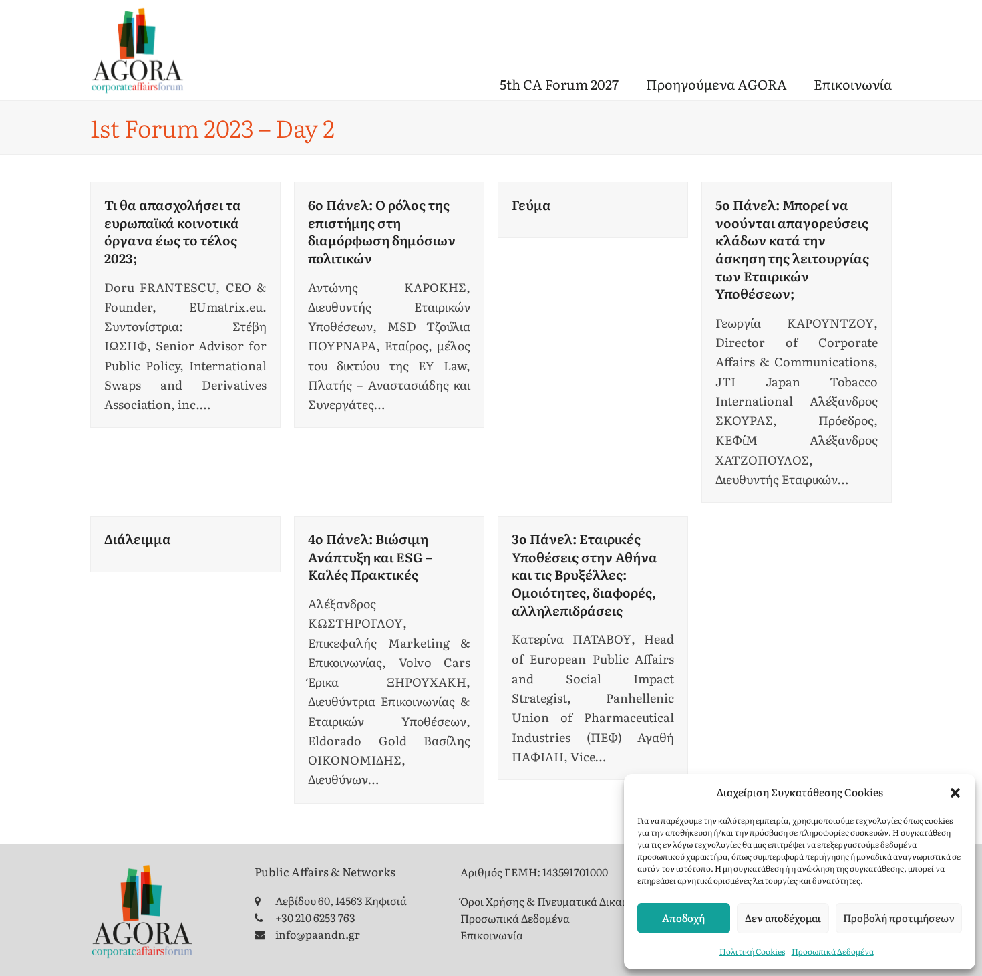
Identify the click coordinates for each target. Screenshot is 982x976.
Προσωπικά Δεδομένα (833, 951)
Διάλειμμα (137, 538)
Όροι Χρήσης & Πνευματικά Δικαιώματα (559, 901)
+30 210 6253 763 (315, 917)
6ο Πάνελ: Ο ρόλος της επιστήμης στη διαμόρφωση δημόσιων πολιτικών (382, 231)
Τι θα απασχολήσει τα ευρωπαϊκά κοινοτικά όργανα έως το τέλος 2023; (172, 231)
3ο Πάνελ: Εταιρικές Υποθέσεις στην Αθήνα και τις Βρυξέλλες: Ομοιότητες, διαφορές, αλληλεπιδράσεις (584, 574)
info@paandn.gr (317, 934)
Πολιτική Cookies (752, 951)
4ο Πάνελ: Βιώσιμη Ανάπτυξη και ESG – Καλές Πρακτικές (370, 556)
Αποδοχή (683, 917)
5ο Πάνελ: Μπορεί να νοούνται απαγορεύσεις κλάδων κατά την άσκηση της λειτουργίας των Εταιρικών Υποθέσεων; (792, 249)
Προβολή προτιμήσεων (899, 917)
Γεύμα (531, 204)
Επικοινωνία (491, 935)
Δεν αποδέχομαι (783, 917)
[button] (955, 793)
